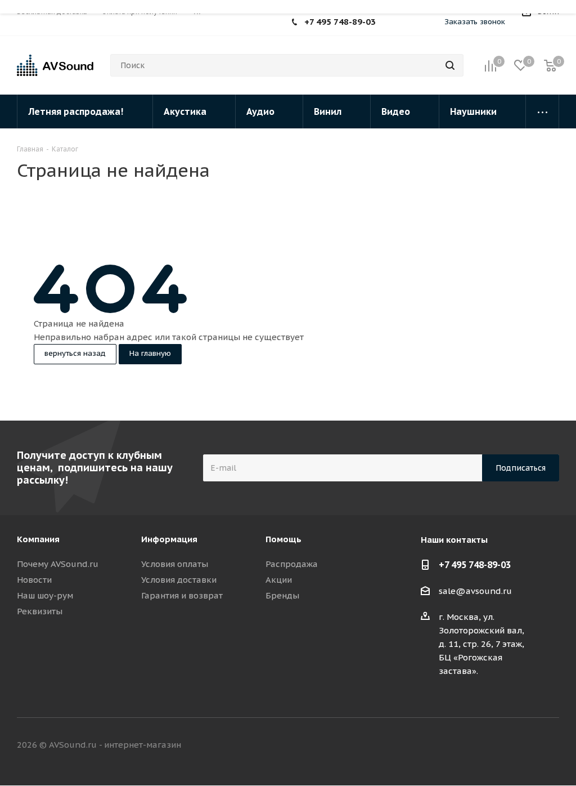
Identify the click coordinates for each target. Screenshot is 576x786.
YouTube (550, 745)
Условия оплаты (174, 564)
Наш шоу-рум (45, 595)
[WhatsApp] (397, 23)
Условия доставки (179, 579)
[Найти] (450, 65)
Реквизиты (39, 611)
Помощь (284, 539)
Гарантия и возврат (182, 595)
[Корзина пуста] (550, 66)
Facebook (494, 745)
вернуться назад (75, 353)
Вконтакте (466, 745)
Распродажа (292, 564)
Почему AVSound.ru (57, 564)
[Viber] (431, 23)
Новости (34, 579)
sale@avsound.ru (475, 591)
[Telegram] (414, 23)
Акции (279, 579)
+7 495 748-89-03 (340, 21)
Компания (38, 539)
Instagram (522, 745)
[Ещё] (542, 111)
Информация (169, 539)
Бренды (282, 595)
